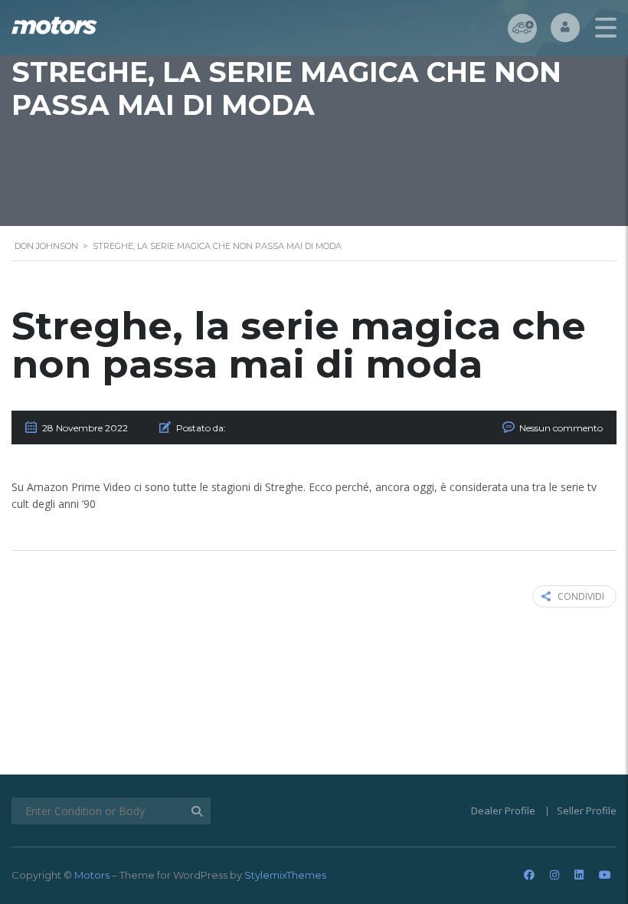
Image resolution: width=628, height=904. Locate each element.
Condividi (581, 596)
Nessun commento (561, 428)
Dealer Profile (503, 810)
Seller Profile (587, 810)
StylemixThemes (285, 875)
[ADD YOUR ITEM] (522, 28)
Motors (92, 875)
